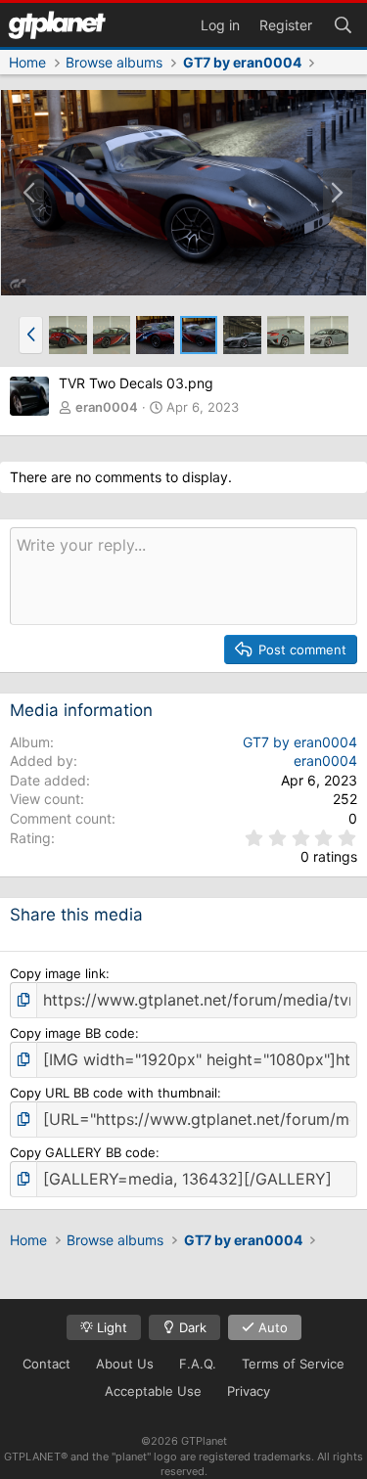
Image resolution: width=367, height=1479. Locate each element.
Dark (190, 1327)
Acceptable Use (153, 1391)
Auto (271, 1327)
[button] (31, 334)
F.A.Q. (197, 1363)
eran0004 (106, 407)
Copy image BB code (72, 1033)
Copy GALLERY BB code (83, 1152)
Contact (46, 1363)
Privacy (248, 1391)
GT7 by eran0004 (300, 742)
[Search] (342, 23)
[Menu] (57, 25)
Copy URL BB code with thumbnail (113, 1092)
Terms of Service (293, 1363)
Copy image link (58, 973)
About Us (125, 1363)
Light (110, 1327)
